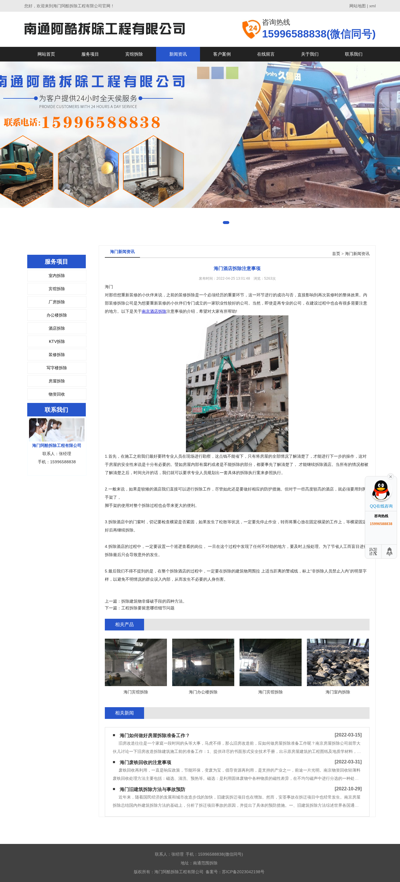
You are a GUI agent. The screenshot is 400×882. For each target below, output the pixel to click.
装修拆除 (57, 354)
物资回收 (57, 394)
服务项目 (90, 54)
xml (372, 6)
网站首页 (46, 54)
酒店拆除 (57, 328)
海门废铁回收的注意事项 (145, 762)
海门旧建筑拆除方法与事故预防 (152, 789)
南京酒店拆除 (154, 311)
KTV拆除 (57, 341)
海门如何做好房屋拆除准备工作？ (155, 735)
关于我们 (310, 54)
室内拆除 (57, 275)
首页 (336, 254)
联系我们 (354, 54)
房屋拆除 (57, 381)
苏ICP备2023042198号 (243, 871)
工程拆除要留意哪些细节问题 (148, 608)
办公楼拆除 (57, 315)
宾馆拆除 (134, 54)
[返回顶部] (389, 551)
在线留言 (266, 54)
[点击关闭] (390, 476)
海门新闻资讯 (357, 254)
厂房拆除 (57, 302)
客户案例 (222, 54)
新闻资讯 (178, 54)
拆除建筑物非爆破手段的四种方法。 (154, 601)
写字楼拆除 (57, 367)
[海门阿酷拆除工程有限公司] (104, 29)
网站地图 (357, 6)
